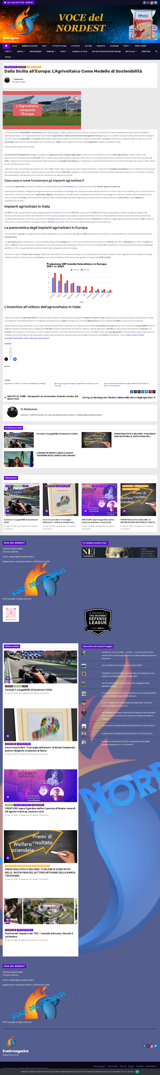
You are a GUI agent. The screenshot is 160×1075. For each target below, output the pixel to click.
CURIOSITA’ (101, 46)
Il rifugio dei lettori (63, 486)
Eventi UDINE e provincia (25, 930)
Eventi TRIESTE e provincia (100, 486)
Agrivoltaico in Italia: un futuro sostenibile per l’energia (24, 383)
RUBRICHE (51, 51)
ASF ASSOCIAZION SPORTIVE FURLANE (106, 51)
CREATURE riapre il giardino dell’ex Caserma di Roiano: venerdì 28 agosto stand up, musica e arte (98, 522)
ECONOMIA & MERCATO (34, 67)
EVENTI (126, 46)
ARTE (44, 46)
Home (14, 46)
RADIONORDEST (36, 51)
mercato (149, 245)
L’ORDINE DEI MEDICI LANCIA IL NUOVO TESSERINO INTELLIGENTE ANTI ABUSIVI (55, 454)
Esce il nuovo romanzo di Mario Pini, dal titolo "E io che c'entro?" (128, 725)
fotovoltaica (68, 186)
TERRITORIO (146, 51)
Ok (137, 1071)
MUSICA (20, 51)
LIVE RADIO (139, 1066)
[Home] (6, 46)
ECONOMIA (114, 46)
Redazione (19, 79)
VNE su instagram (99, 1066)
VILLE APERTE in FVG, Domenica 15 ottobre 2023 (122, 665)
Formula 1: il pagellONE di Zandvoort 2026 (56, 434)
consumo (51, 219)
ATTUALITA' (22, 67)
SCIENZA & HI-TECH (79, 51)
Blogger (131, 1066)
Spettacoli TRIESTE (89, 489)
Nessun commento (41, 693)
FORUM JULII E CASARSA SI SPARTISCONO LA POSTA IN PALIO (127, 733)
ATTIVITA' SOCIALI (127, 486)
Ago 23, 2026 (11, 526)
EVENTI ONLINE (140, 46)
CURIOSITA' (87, 486)
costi (6, 329)
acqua (24, 197)
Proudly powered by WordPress (14, 1068)
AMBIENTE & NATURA (30, 46)
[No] (157, 1072)
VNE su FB (123, 1066)
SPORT (63, 51)
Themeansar (43, 1068)
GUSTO (8, 51)
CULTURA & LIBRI (49, 486)
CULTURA (88, 46)
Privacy (8, 57)
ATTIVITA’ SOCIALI (60, 46)
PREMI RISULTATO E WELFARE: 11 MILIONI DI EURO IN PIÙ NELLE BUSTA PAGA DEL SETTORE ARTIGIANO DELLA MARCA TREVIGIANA (134, 438)
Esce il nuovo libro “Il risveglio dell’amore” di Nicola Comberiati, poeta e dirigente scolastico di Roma (60, 522)
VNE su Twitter (112, 1066)
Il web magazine (11, 38)
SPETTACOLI (130, 51)
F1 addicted (24, 526)
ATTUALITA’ (75, 46)
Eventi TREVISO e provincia (131, 489)
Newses (34, 1068)
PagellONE (18, 486)
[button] (156, 51)
